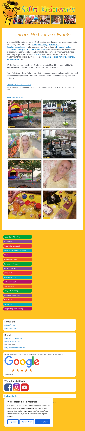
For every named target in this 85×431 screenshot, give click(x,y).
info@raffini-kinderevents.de (14, 348)
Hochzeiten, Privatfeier (12, 237)
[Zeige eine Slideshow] (15, 97)
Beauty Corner (9, 286)
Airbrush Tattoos (10, 277)
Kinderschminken (10, 268)
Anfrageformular (10, 325)
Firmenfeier (8, 241)
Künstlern (36, 54)
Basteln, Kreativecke (11, 264)
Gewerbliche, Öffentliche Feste (15, 250)
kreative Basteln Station (36, 49)
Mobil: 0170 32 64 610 (12, 342)
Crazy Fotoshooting (11, 291)
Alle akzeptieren (42, 422)
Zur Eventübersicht (11, 396)
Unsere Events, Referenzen (19, 85)
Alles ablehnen (26, 422)
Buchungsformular (10, 328)
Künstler (7, 255)
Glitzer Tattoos (9, 273)
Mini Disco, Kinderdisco (12, 295)
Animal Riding (8, 300)
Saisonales (8, 304)
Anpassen (13, 422)
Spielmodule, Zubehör (11, 259)
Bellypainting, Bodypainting (13, 309)
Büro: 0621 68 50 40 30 (13, 338)
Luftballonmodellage (11, 282)
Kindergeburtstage (40, 44)
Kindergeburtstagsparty (12, 246)
